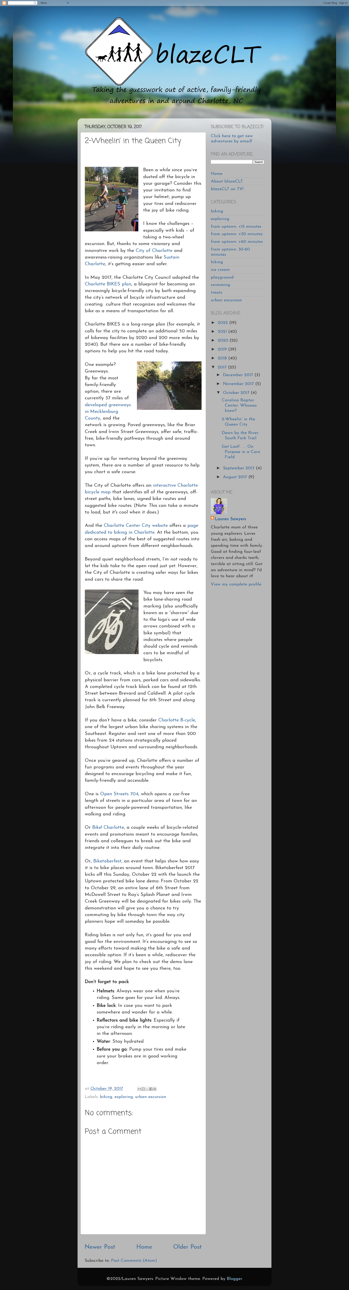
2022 (223, 323)
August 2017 (235, 477)
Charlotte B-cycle (176, 720)
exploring (124, 1097)
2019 (223, 349)
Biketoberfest (107, 861)
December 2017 (238, 375)
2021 (223, 332)
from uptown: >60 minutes (237, 242)
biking (106, 1097)
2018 (223, 358)
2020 (224, 340)
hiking (217, 262)
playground (222, 277)
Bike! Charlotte (108, 827)
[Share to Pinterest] (155, 1089)
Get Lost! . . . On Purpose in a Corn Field (241, 452)
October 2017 (237, 393)
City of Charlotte (154, 250)
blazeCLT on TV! (227, 189)
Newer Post (100, 1247)
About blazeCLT (227, 181)
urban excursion (150, 1097)
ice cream (220, 270)
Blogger (234, 1279)
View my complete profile (236, 584)
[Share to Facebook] (151, 1089)
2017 (223, 367)
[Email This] (139, 1089)
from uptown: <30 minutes (237, 234)
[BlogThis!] (143, 1089)
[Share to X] (147, 1089)
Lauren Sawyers (230, 519)
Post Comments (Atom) (134, 1261)
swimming (220, 285)
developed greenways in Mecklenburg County (108, 412)
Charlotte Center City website (136, 525)
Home (144, 1247)
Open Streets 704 (119, 794)
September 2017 (239, 468)
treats (216, 292)
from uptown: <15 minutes (236, 226)
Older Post (187, 1247)
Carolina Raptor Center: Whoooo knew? (239, 405)
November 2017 (239, 384)
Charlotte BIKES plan (108, 284)
